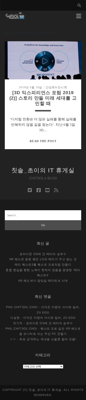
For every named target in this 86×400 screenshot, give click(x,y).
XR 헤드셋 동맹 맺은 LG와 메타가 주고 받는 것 (43, 259)
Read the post (43, 141)
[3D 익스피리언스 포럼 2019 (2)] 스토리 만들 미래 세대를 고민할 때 (43, 98)
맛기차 (18, 323)
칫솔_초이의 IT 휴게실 (43, 170)
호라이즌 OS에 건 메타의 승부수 (43, 254)
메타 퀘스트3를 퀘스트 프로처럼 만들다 (43, 264)
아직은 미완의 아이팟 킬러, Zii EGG (49, 317)
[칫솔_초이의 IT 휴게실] (15, 17)
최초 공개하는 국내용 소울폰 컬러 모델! (47, 339)
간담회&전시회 (56, 87)
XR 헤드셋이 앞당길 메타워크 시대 (43, 280)
